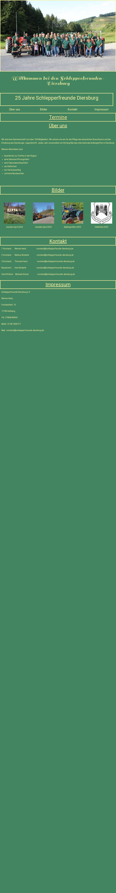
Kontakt (72, 109)
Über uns (14, 109)
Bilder (43, 109)
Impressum (101, 109)
